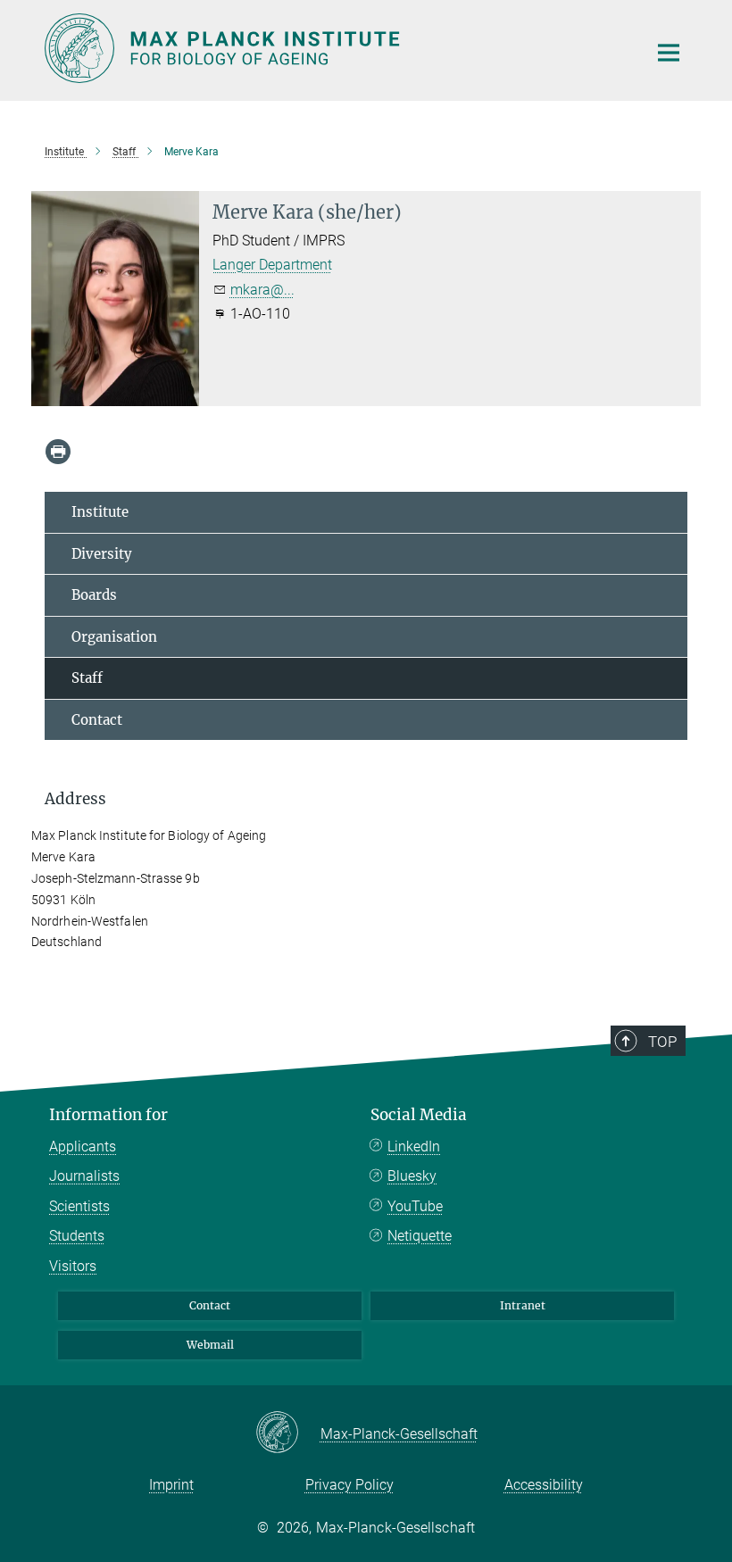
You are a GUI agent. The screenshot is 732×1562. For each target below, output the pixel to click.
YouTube (415, 1206)
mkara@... (262, 289)
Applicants (82, 1146)
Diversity (101, 553)
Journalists (84, 1175)
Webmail (210, 1344)
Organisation (114, 636)
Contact (96, 719)
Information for (108, 1115)
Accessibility (543, 1484)
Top (662, 1042)
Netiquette (419, 1235)
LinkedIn (413, 1146)
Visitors (72, 1266)
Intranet (522, 1305)
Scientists (79, 1206)
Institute (100, 511)
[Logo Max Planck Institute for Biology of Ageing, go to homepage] (335, 48)
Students (76, 1235)
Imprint (171, 1484)
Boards (94, 594)
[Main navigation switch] (668, 53)
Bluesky (412, 1175)
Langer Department (272, 264)
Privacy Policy (349, 1484)
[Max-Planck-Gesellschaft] (287, 1433)
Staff (87, 677)
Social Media (418, 1115)
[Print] (58, 451)
